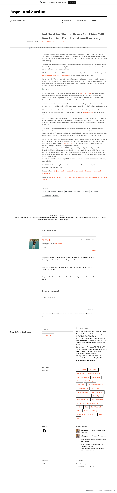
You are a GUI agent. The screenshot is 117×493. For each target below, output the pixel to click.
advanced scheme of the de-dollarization (56, 75)
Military (79, 407)
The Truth (58, 243)
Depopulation (96, 377)
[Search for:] (57, 329)
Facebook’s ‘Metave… (99, 436)
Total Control (92, 414)
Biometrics (80, 373)
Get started (72, 2)
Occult (86, 411)
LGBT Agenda (97, 396)
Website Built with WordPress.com (20, 332)
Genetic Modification (83, 396)
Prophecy (66, 42)
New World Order (96, 407)
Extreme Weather (82, 388)
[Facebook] (44, 431)
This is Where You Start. (66, 21)
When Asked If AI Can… (88, 439)
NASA (86, 407)
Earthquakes (81, 385)
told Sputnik (68, 143)
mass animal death (93, 403)
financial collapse (58, 42)
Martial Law (80, 403)
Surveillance (81, 414)
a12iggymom (85, 430)
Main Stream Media (83, 399)
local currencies (88, 112)
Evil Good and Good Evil (95, 385)
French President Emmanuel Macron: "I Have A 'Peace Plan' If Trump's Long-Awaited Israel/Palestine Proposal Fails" (91, 351)
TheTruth (46, 240)
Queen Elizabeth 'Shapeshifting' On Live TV (90, 347)
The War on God (81, 20)
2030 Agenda (81, 370)
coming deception (83, 377)
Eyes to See (95, 388)
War (70, 42)
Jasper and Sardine (28, 11)
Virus (100, 414)
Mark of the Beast (98, 399)
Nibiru (79, 411)
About (94, 20)
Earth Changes (90, 381)
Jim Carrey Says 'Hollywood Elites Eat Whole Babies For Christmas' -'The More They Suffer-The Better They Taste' (91, 334)
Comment (90, 309)
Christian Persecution (94, 373)
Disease (79, 381)
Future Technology (97, 392)
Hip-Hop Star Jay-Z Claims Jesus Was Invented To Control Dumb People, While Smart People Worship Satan (89, 358)
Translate (90, 466)
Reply (94, 250)
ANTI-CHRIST (93, 370)
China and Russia (85, 93)
